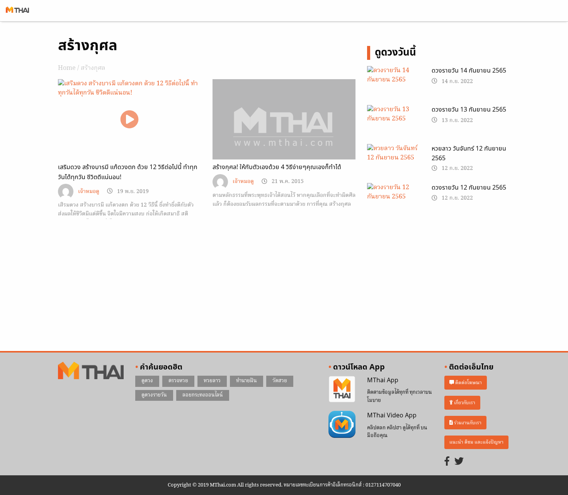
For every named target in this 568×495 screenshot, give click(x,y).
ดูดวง (147, 381)
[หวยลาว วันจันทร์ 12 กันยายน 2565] (393, 163)
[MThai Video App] (341, 425)
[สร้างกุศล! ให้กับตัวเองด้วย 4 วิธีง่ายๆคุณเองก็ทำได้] (284, 133)
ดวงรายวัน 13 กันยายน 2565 (469, 109)
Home (67, 68)
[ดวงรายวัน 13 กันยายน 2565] (393, 124)
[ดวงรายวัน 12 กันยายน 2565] (393, 202)
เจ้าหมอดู (88, 191)
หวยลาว (212, 381)
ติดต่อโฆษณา (468, 383)
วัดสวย (279, 381)
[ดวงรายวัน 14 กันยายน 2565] (393, 85)
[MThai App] (341, 389)
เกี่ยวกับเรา (464, 402)
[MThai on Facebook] (447, 462)
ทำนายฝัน (246, 381)
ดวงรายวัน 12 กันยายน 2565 (469, 187)
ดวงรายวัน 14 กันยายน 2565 (469, 70)
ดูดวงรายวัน (154, 395)
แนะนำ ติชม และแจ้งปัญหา (476, 442)
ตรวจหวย (178, 381)
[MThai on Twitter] (459, 462)
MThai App (382, 380)
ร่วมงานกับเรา (467, 422)
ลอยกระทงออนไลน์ (202, 395)
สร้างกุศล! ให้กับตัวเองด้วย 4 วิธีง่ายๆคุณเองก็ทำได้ (277, 167)
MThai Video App (392, 415)
